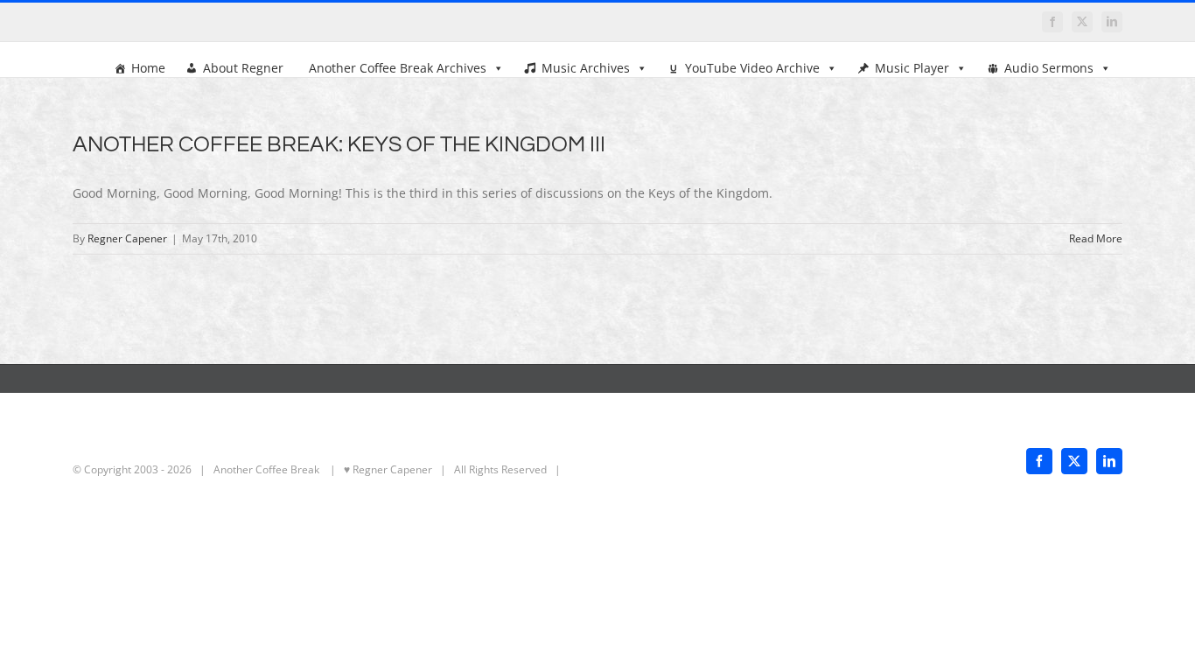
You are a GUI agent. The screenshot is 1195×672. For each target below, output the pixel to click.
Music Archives (586, 68)
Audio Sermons (1049, 68)
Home (148, 68)
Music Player (912, 68)
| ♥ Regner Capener (377, 469)
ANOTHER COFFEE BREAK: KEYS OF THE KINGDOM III (339, 144)
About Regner (243, 68)
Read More (1095, 238)
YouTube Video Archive (752, 68)
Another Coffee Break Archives (397, 68)
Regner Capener (127, 238)
